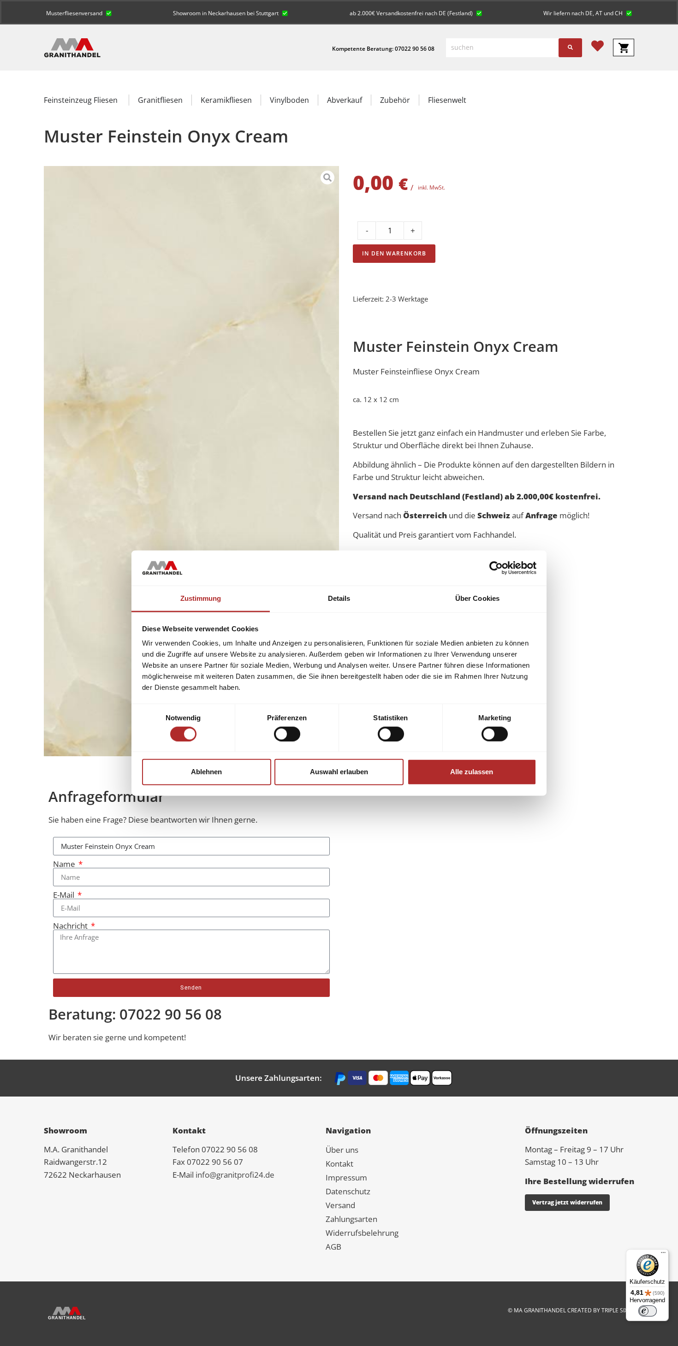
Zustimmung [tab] (200, 598)
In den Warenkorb (394, 253)
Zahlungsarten (351, 1219)
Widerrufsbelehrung (362, 1232)
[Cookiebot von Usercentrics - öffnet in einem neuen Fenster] (496, 568)
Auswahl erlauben (339, 772)
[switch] (287, 733)
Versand (340, 1205)
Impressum (346, 1177)
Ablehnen (206, 772)
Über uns (342, 1149)
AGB (333, 1246)
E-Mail (64, 895)
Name (65, 864)
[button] (79, 12)
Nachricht (71, 926)
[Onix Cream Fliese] (191, 461)
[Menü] (663, 1254)
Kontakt (339, 1163)
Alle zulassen (471, 772)
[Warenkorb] (623, 47)
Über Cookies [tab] (477, 598)
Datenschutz (348, 1191)
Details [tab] (339, 598)
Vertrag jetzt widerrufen (567, 1202)
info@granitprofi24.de (235, 1174)
